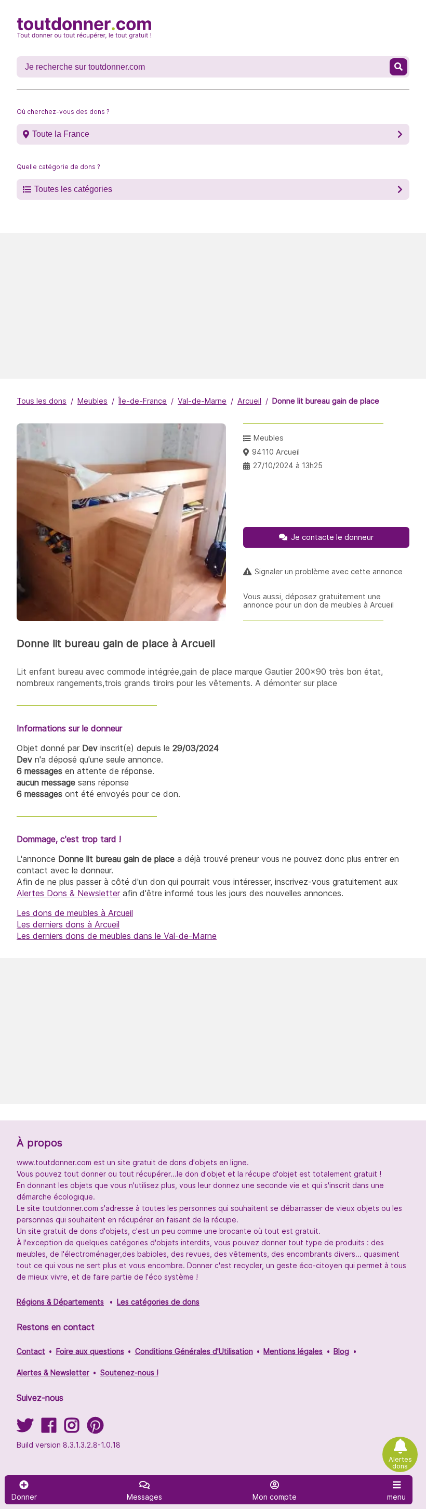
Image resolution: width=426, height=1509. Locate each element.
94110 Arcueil (276, 451)
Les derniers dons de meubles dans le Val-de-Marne (117, 936)
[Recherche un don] (398, 66)
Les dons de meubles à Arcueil (75, 913)
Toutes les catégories (73, 189)
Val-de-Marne (202, 400)
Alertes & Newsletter (53, 1372)
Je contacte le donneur (332, 537)
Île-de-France (142, 400)
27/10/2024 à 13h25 (288, 465)
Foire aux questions (90, 1351)
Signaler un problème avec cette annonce (329, 572)
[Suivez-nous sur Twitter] (25, 1428)
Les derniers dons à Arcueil (68, 924)
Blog (341, 1351)
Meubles (92, 400)
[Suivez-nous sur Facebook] (49, 1428)
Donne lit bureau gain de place (325, 400)
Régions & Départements (60, 1301)
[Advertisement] (213, 306)
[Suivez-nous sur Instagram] (71, 1428)
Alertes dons (400, 1462)
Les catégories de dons (158, 1301)
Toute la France (60, 134)
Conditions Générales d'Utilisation (194, 1351)
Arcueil (249, 400)
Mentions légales (293, 1351)
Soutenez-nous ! (129, 1372)
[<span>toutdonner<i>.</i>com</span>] (84, 28)
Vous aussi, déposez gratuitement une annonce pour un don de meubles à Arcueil (318, 600)
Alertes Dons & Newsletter (68, 893)
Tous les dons (41, 400)
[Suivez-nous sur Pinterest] (95, 1428)
